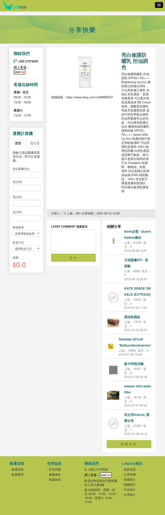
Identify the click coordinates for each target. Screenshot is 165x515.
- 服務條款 (54, 474)
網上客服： (22, 67)
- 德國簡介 (129, 484)
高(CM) (17, 212)
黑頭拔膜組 (132, 316)
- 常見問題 (54, 469)
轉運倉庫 (18, 227)
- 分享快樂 (129, 474)
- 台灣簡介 (129, 494)
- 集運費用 (17, 474)
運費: (16, 257)
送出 (73, 257)
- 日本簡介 (129, 489)
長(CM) (17, 182)
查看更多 (129, 444)
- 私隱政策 (54, 479)
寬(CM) (17, 197)
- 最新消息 (129, 469)
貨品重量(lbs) (21, 169)
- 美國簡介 (129, 479)
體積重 (35, 143)
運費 (18, 143)
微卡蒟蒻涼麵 (133, 363)
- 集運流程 (17, 469)
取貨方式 (18, 242)
